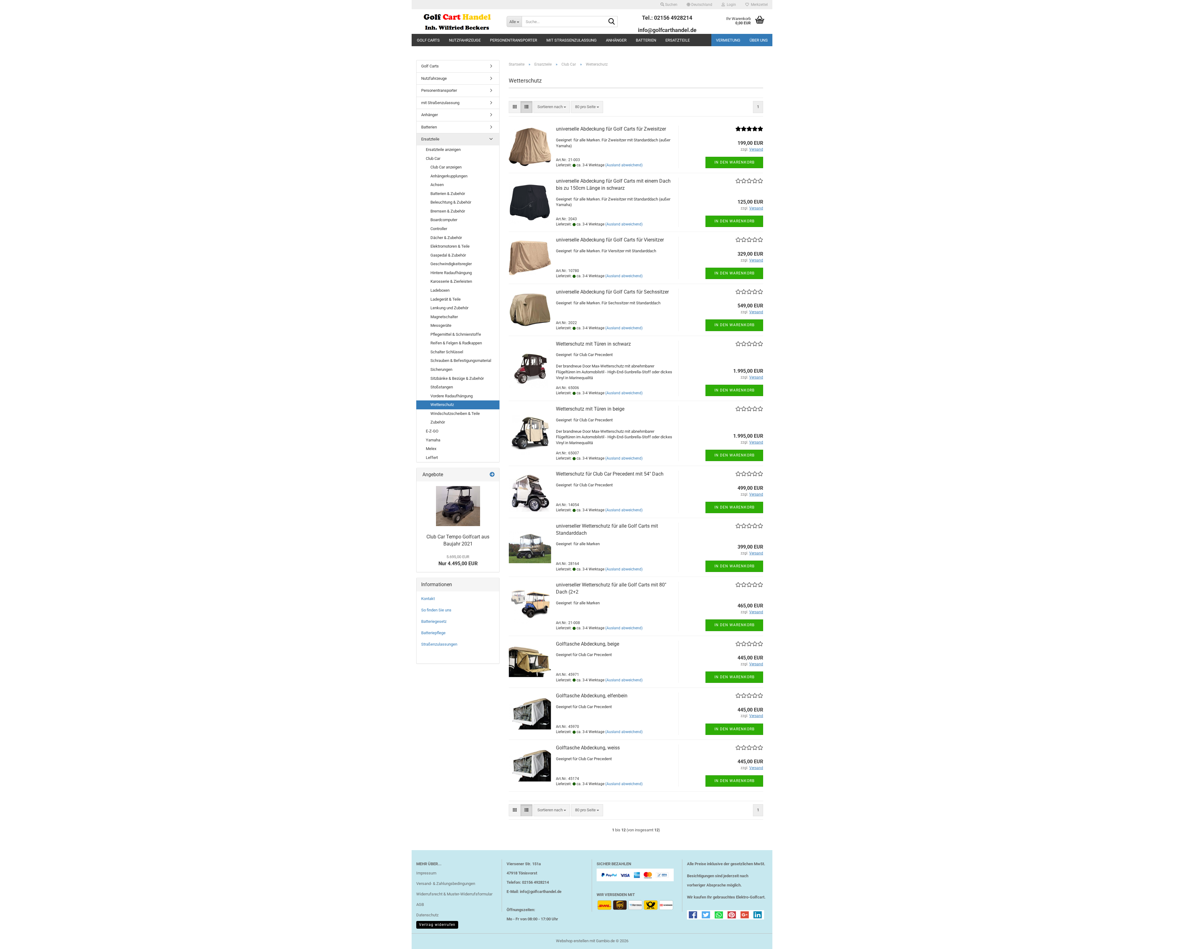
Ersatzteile (677, 40)
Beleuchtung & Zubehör (450, 202)
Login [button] (730, 4)
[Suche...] (612, 21)
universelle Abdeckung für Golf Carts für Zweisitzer (611, 129)
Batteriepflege (433, 633)
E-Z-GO (432, 431)
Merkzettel (758, 4)
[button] (699, 4)
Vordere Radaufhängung (451, 396)
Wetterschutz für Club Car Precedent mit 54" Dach (610, 474)
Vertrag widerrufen (437, 925)
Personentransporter (513, 40)
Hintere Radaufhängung (451, 272)
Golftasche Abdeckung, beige (587, 644)
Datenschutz (427, 915)
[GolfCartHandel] (456, 21)
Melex (431, 448)
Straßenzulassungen (439, 644)
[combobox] (551, 107)
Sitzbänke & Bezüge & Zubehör (457, 378)
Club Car (433, 158)
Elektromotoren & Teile (450, 246)
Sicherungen (441, 369)
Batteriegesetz (433, 621)
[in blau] (458, 506)
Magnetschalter (444, 316)
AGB (420, 904)
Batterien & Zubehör (447, 193)
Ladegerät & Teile (445, 299)
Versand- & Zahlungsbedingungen (445, 883)
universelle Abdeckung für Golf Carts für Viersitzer (610, 240)
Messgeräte (440, 325)
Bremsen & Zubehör (447, 211)
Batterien (646, 40)
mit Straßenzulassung (571, 40)
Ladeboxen (440, 290)
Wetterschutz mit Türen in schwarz (593, 344)
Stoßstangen (441, 387)
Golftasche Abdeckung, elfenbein (591, 696)
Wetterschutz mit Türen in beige (590, 409)
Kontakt (428, 598)
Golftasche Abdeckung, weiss (588, 748)
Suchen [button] (670, 4)
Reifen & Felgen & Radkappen (456, 343)
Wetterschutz (442, 404)
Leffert (432, 457)
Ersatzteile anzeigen (443, 149)
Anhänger (616, 40)
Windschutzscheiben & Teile (455, 413)
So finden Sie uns (436, 610)
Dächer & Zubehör (446, 237)
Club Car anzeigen (446, 167)
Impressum (426, 873)
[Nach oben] (1167, 939)
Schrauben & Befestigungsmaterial (460, 360)
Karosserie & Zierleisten (451, 281)
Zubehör (437, 422)
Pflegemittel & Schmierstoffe (455, 334)
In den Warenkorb (734, 162)
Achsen (437, 184)
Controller (438, 228)
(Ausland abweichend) (624, 165)
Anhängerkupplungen (448, 176)
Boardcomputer (443, 219)
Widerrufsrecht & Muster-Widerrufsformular (454, 894)
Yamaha (433, 440)
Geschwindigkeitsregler (451, 264)
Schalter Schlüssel (446, 352)
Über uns (759, 40)
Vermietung (728, 40)
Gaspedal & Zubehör (448, 255)
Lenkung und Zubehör (449, 308)
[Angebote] (492, 474)
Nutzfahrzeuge (465, 40)
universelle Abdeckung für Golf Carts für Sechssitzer (612, 292)
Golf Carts (428, 40)
